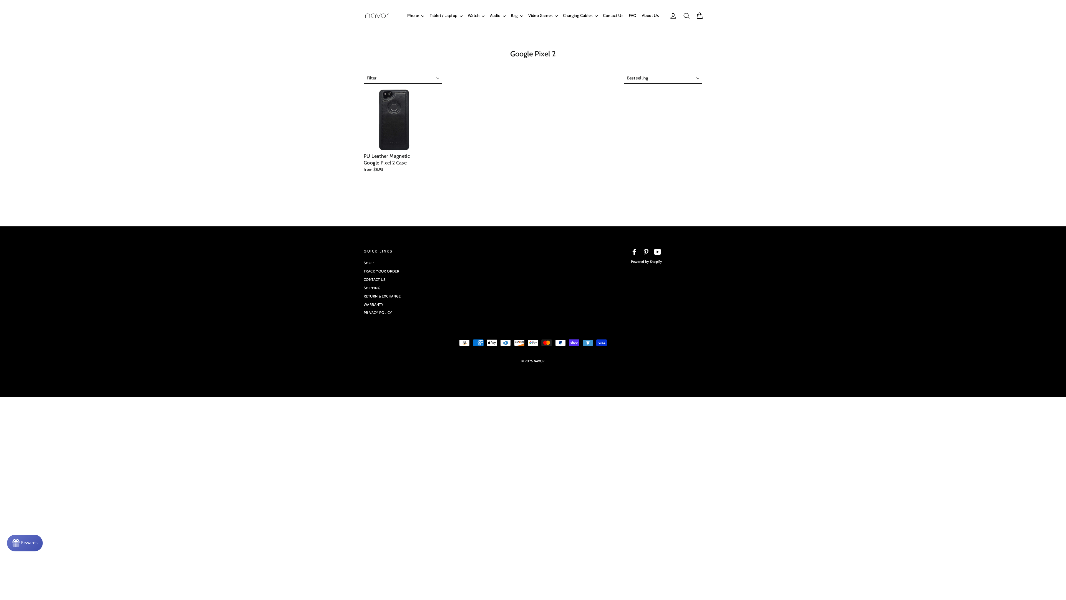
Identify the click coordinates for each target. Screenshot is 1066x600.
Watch (474, 15)
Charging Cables (578, 15)
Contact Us (613, 15)
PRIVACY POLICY (378, 312)
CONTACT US (375, 279)
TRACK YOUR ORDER (381, 271)
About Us (650, 15)
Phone (413, 15)
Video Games (541, 15)
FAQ (633, 15)
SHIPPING (372, 288)
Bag (515, 15)
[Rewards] (25, 543)
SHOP (369, 263)
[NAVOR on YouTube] (657, 252)
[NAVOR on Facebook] (634, 252)
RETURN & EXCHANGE (382, 296)
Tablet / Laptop (444, 15)
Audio (495, 15)
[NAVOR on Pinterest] (646, 252)
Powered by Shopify (646, 261)
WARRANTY (373, 304)
